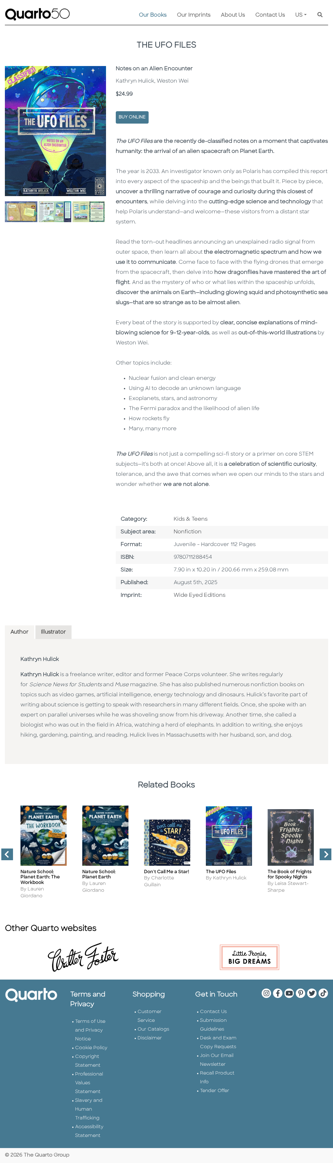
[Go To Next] (323, 857)
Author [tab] (19, 632)
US (299, 15)
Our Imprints (193, 15)
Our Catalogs (153, 1029)
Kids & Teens (190, 519)
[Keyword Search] (320, 15)
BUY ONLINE (132, 117)
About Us (233, 15)
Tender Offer (214, 1091)
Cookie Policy (91, 1048)
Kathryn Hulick (39, 659)
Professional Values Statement (89, 1083)
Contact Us (270, 15)
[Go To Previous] (4, 857)
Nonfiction (188, 532)
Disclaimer (150, 1038)
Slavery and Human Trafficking (88, 1109)
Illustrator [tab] (53, 632)
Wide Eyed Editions (199, 595)
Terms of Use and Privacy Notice (90, 1030)
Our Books (152, 15)
